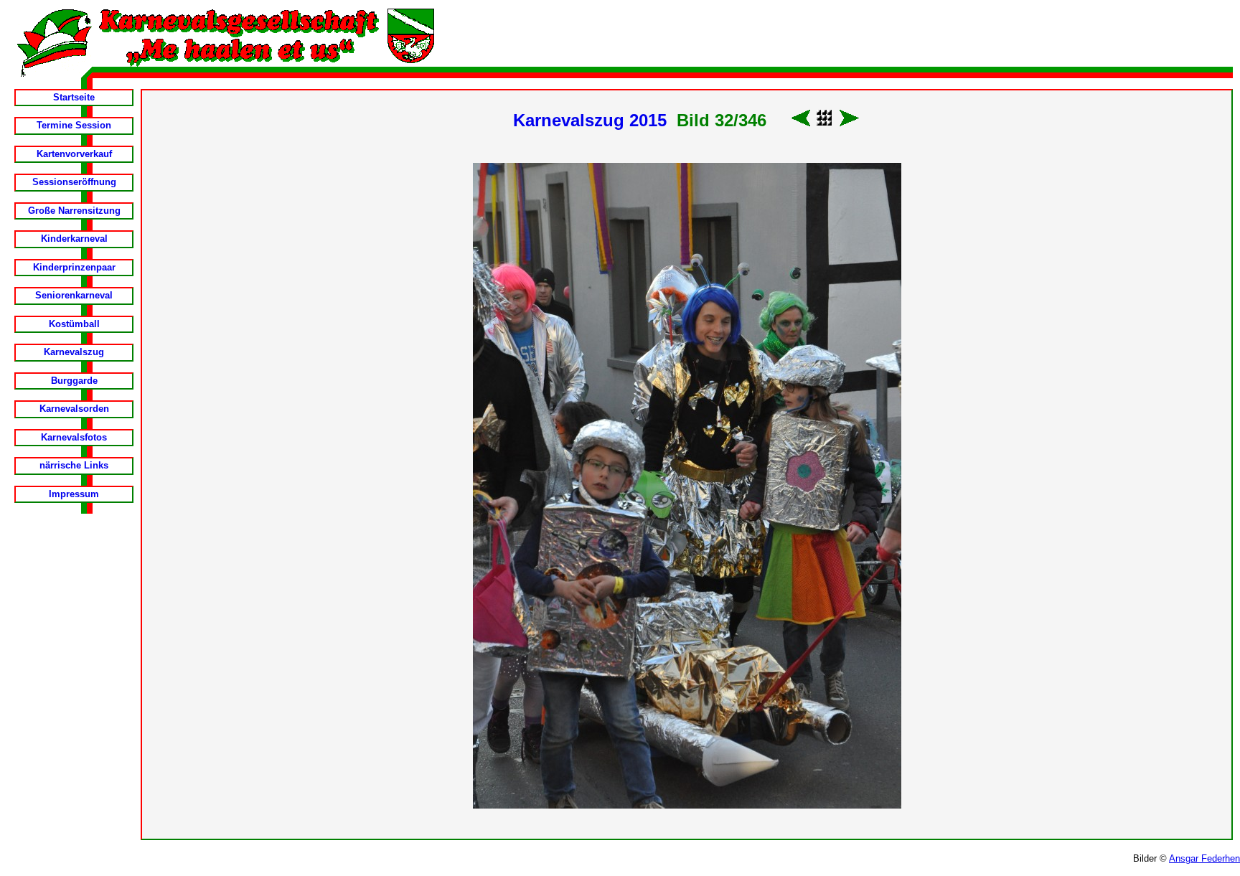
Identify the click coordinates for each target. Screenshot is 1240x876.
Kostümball (74, 324)
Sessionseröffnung (74, 181)
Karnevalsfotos (74, 437)
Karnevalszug (74, 352)
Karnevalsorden (74, 408)
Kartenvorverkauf (74, 154)
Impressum (74, 494)
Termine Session (74, 125)
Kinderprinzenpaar (74, 267)
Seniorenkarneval (74, 295)
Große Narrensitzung (74, 210)
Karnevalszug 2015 (590, 120)
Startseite (74, 97)
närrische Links (73, 465)
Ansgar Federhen (1204, 858)
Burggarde (74, 380)
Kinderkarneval (74, 238)
